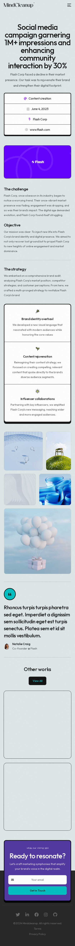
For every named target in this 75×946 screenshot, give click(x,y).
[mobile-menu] (68, 5)
